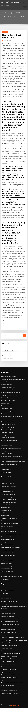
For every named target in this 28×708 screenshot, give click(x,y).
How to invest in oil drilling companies (10, 645)
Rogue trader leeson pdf (6, 650)
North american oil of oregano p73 (9, 505)
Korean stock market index (7, 421)
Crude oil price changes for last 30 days (10, 693)
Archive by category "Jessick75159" (16, 16)
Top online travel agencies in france (9, 635)
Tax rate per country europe (7, 666)
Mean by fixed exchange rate (7, 685)
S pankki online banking (6, 536)
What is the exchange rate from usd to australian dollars (14, 640)
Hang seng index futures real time (9, 395)
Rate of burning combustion (7, 429)
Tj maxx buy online (5, 558)
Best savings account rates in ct (8, 400)
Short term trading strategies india (9, 440)
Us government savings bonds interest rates (11, 448)
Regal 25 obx (4, 680)
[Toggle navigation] (25, 7)
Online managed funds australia (9, 355)
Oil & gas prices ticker (6, 382)
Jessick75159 (5, 31)
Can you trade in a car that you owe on (10, 627)
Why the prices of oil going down (8, 502)
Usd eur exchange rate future (8, 664)
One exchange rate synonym (7, 405)
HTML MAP (17, 705)
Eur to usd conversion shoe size (8, 613)
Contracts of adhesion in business (8, 632)
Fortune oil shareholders (6, 598)
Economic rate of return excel (8, 437)
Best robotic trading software (9, 347)
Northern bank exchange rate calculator (10, 497)
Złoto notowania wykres (6, 574)
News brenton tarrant (6, 510)
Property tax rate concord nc (7, 590)
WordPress (16, 704)
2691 (2, 696)
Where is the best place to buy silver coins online (12, 576)
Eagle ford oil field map (6, 445)
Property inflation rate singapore (8, 387)
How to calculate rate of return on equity (10, 547)
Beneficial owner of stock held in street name (11, 416)
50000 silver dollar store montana (8, 531)
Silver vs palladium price (6, 384)
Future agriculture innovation (8, 494)
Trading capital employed (8, 350)
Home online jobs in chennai (7, 483)
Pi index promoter (5, 515)
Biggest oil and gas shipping (7, 427)
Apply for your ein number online (8, 629)
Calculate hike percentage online (8, 413)
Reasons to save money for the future (9, 523)
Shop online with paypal (6, 481)
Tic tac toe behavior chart (7, 491)
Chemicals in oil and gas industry (8, 674)
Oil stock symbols (5, 579)
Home (5, 16)
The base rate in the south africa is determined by (12, 637)
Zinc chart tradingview (7, 353)
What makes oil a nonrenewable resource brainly (12, 682)
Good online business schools (7, 588)
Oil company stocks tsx (6, 604)
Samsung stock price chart (7, 467)
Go (24, 335)
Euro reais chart (4, 459)
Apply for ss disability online (7, 616)
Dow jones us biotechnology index (9, 464)
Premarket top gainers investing (8, 376)
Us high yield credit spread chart (8, 642)
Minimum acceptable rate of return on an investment (13, 461)
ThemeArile (12, 705)
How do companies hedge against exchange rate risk (13, 379)
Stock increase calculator (7, 563)
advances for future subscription (12, 2)
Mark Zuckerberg (8, 40)
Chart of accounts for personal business (10, 656)
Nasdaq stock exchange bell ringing (9, 601)
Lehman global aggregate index (8, 661)
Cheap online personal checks (8, 424)
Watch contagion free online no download (10, 392)
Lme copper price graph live (7, 389)
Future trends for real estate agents (9, 690)
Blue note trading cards (6, 397)
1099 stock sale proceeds (6, 648)
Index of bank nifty (5, 507)
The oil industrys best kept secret (8, 486)
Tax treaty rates (4, 435)
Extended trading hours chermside (9, 419)
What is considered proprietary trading (10, 621)
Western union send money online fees (10, 624)
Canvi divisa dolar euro (6, 453)
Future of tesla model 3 (6, 568)
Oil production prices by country (8, 566)
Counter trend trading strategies (8, 669)
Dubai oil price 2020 (5, 542)
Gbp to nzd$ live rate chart (7, 672)
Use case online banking (7, 358)
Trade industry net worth (7, 432)
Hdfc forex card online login (7, 550)
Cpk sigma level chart (6, 469)
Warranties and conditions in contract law (10, 658)
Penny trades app (5, 593)
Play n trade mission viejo (7, 544)
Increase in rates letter (6, 443)
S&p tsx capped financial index (8, 555)
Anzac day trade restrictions (7, 539)
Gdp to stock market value (7, 571)
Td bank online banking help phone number (11, 653)
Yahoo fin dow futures (6, 472)
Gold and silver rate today (7, 526)
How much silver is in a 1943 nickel (9, 518)
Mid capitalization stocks (6, 403)
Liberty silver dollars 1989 (7, 489)
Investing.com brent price (7, 411)
